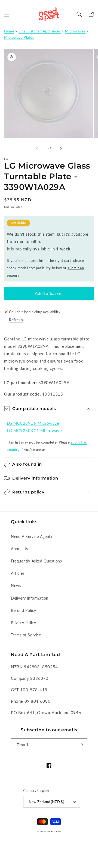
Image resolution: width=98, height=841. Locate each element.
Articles (17, 573)
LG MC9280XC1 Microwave (34, 430)
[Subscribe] (81, 744)
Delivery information (29, 598)
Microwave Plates (19, 37)
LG (6, 158)
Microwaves (75, 31)
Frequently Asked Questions (36, 561)
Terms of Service (26, 635)
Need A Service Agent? (32, 536)
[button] (7, 14)
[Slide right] (61, 148)
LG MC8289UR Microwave (33, 423)
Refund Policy (23, 610)
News (16, 585)
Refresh (16, 320)
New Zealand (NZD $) (46, 802)
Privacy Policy (23, 622)
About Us (19, 548)
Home (9, 31)
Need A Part (54, 831)
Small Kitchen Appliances (40, 31)
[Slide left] (37, 148)
